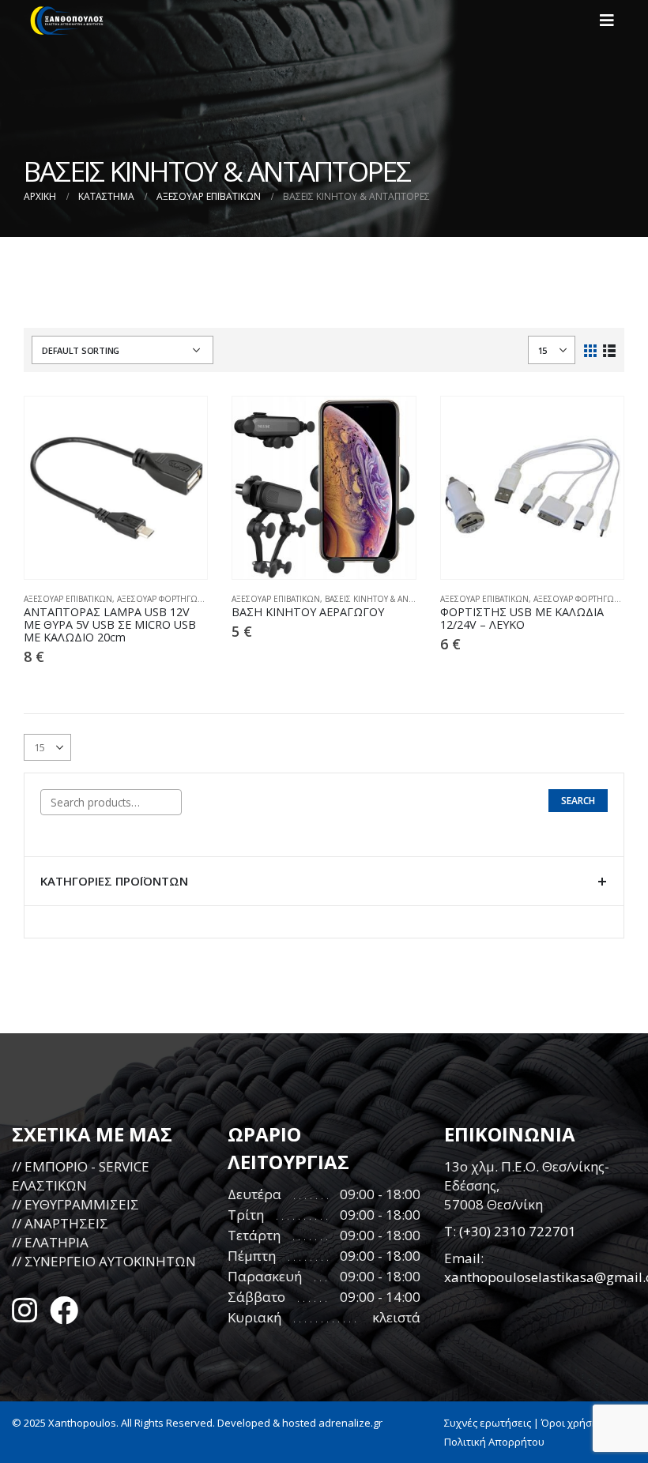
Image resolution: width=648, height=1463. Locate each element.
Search (578, 800)
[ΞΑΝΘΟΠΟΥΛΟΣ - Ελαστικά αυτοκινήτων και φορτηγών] (67, 20)
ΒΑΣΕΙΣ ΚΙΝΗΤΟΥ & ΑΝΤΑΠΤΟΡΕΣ (386, 598)
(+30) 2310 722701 (517, 1231)
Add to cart (181, 422)
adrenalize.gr (350, 1423)
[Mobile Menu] (611, 20)
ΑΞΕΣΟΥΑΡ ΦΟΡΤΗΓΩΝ (160, 598)
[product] (115, 488)
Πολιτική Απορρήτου (494, 1442)
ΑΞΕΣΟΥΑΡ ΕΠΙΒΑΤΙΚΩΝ (68, 598)
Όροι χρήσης (572, 1423)
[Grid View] (590, 349)
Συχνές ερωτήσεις (487, 1423)
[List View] (608, 349)
